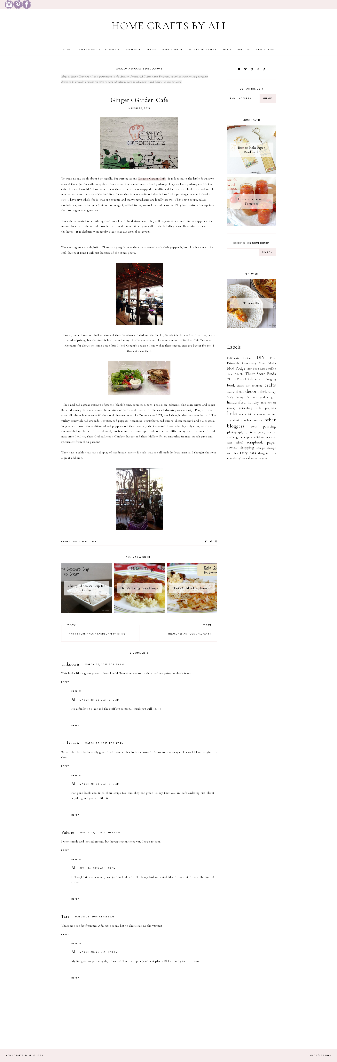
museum (261, 414)
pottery (262, 432)
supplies (232, 453)
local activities (247, 414)
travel (231, 458)
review (66, 541)
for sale (252, 397)
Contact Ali (265, 49)
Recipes (131, 49)
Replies (76, 691)
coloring (257, 385)
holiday (253, 402)
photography (235, 432)
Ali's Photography (202, 49)
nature (271, 414)
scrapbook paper (261, 442)
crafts (270, 385)
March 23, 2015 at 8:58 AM (104, 664)
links (232, 413)
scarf (229, 442)
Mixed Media (267, 363)
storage (271, 448)
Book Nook (170, 49)
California (233, 358)
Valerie (67, 832)
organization (234, 420)
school (239, 442)
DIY (261, 357)
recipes (246, 437)
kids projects (266, 408)
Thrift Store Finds (260, 373)
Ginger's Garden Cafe (152, 178)
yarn (264, 458)
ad (256, 379)
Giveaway (249, 363)
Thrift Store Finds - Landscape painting (96, 633)
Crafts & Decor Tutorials (96, 49)
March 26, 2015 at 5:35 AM (94, 916)
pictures (251, 432)
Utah (93, 541)
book (231, 385)
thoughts (263, 453)
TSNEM (239, 374)
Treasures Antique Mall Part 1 (189, 633)
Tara (65, 916)
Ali (74, 699)
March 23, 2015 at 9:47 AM (104, 743)
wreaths (256, 458)
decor (251, 391)
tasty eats (80, 541)
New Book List (256, 368)
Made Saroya (320, 1055)
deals (240, 391)
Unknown (70, 664)
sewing (232, 447)
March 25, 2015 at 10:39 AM (100, 832)
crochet (231, 392)
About (227, 49)
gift (273, 397)
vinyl (238, 458)
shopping (247, 447)
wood (246, 458)
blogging (270, 379)
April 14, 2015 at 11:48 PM (98, 868)
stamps (260, 448)
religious (259, 437)
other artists (253, 420)
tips (273, 453)
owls (254, 426)
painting (269, 426)
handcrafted (236, 402)
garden (264, 397)
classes (240, 385)
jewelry (231, 408)
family (272, 392)
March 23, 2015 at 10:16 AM (100, 699)
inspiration (268, 402)
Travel (151, 49)
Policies (244, 49)
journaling (245, 408)
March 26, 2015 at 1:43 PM (99, 952)
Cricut (247, 358)
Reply (65, 682)
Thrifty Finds (235, 379)
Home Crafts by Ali (168, 25)
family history (235, 397)
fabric (262, 391)
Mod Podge (236, 368)
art (261, 379)
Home (67, 49)
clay (248, 385)
